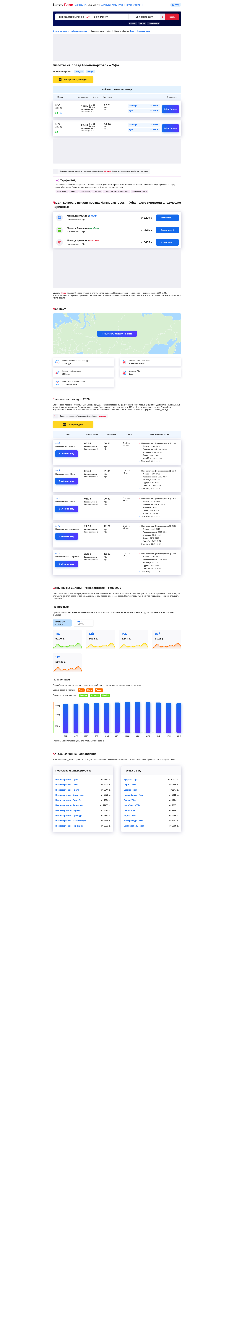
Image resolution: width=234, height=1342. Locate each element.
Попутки (128, 5)
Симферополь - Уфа (134, 826)
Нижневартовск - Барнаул (68, 810)
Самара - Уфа (130, 790)
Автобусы (106, 5)
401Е (57, 443)
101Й (57, 498)
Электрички (138, 5)
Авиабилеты (81, 5)
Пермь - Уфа (130, 785)
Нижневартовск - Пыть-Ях (68, 800)
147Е (57, 526)
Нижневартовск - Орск (66, 779)
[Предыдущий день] (131, 17)
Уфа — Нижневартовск (140, 31)
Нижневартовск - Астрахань (69, 805)
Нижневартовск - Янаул (67, 790)
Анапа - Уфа (130, 800)
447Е (57, 553)
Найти (171, 17)
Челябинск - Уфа (132, 805)
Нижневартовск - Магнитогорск (70, 821)
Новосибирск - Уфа (133, 795)
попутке (93, 216)
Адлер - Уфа (130, 815)
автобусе (94, 228)
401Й (57, 470)
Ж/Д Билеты (94, 5)
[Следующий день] (162, 17)
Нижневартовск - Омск (66, 785)
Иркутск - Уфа (130, 779)
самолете (94, 240)
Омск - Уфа (129, 810)
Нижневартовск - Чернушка (69, 826)
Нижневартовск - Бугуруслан (69, 795)
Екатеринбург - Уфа (133, 821)
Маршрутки (117, 5)
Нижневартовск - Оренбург (68, 815)
